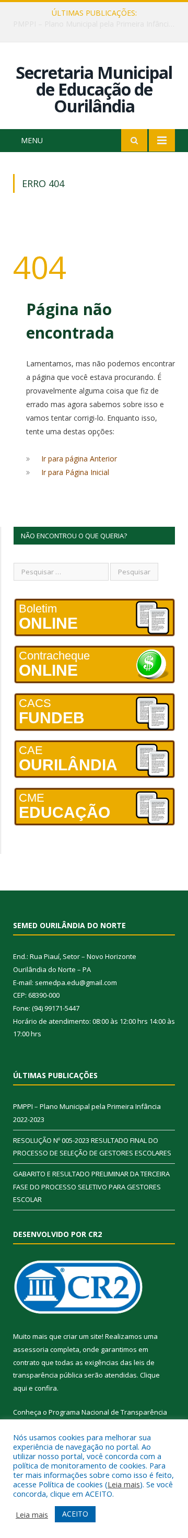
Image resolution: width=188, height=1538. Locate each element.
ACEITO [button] (75, 1514)
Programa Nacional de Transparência (108, 1412)
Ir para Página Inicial (75, 472)
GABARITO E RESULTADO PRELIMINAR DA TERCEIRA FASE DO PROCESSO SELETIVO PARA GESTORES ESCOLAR (91, 1186)
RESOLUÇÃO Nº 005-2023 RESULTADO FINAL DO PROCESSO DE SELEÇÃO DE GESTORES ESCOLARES (96, 24)
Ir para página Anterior (79, 459)
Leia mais (124, 1484)
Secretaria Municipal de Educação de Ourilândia (94, 89)
